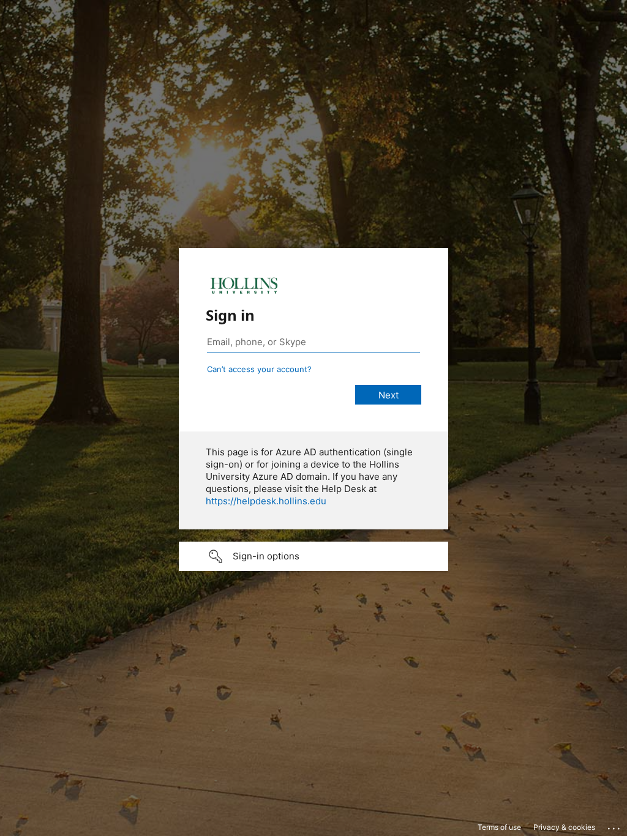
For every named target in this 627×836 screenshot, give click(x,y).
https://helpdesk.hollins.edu (266, 501)
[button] (313, 556)
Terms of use (499, 827)
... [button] (614, 825)
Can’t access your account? (259, 369)
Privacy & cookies (564, 827)
